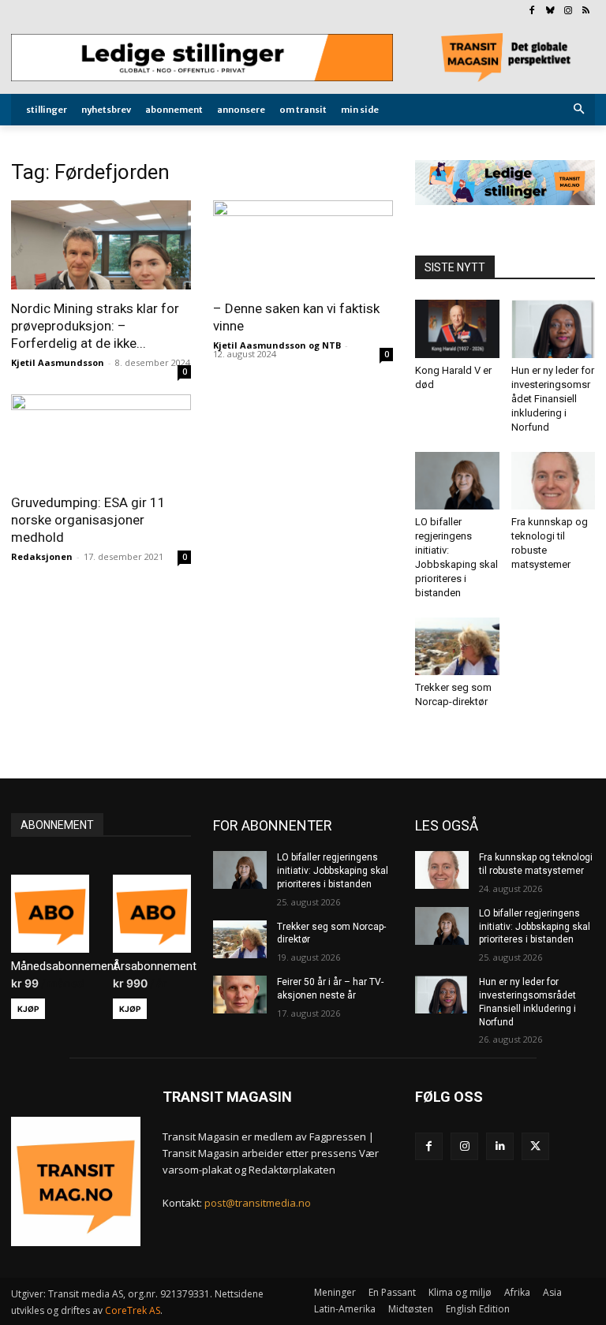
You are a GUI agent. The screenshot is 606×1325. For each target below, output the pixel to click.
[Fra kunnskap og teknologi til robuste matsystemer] (553, 480)
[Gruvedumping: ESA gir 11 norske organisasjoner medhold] (101, 438)
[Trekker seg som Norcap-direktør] (457, 646)
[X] (535, 1146)
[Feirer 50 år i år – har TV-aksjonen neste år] (240, 994)
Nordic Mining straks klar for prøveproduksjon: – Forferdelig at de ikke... (95, 325)
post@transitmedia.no (257, 1203)
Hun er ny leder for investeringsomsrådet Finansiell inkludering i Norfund (552, 398)
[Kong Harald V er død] (457, 328)
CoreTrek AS (132, 1310)
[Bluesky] (550, 11)
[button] (579, 110)
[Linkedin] (500, 1146)
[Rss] (586, 11)
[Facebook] (532, 11)
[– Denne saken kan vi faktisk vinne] (303, 244)
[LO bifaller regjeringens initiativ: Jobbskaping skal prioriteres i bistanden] (457, 480)
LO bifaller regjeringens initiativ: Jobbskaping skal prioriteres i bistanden (332, 871)
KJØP (28, 1008)
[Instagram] (568, 11)
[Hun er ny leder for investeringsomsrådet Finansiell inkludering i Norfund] (553, 328)
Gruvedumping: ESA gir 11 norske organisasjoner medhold (88, 520)
